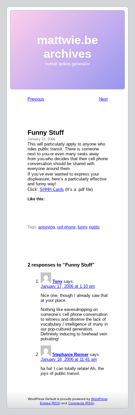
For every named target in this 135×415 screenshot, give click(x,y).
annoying (46, 227)
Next (103, 99)
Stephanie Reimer (70, 354)
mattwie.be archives (67, 46)
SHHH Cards (52, 189)
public (94, 227)
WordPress (99, 399)
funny (82, 227)
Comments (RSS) (81, 403)
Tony (57, 281)
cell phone (66, 227)
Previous (36, 99)
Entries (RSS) (50, 403)
